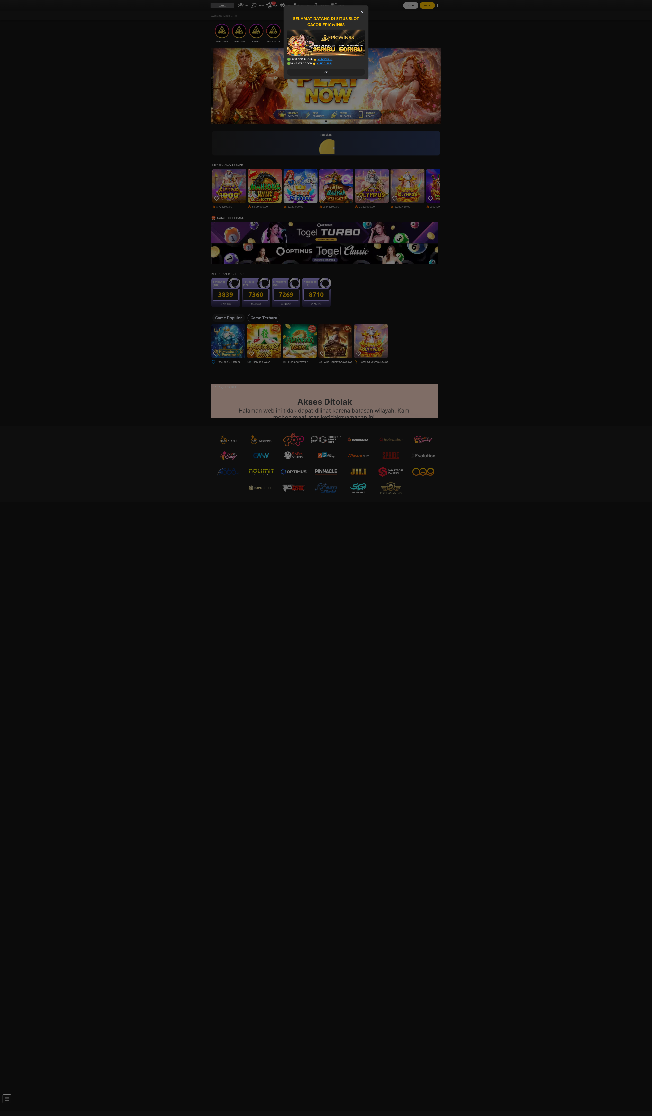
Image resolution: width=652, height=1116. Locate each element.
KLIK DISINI (325, 59)
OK (326, 72)
